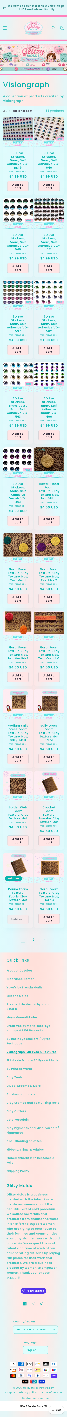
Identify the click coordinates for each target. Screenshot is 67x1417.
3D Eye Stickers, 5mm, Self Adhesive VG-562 (49, 324)
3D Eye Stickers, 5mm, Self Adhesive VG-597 (18, 324)
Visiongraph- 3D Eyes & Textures (31, 1052)
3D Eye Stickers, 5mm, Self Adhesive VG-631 (49, 242)
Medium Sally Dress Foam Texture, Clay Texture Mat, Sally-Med (17, 733)
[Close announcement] (61, 7)
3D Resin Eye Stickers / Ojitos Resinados (29, 1041)
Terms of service (51, 1392)
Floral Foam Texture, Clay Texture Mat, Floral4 (49, 894)
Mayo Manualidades (22, 1017)
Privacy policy (28, 1392)
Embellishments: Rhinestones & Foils (31, 1160)
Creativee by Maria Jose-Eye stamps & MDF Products (28, 1028)
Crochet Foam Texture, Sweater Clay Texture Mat (49, 815)
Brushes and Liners (21, 1094)
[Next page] (44, 940)
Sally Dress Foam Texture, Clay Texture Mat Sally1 (49, 733)
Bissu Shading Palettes (24, 1141)
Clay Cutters (16, 1111)
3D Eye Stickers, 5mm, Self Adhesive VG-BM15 (18, 160)
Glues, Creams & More (24, 1086)
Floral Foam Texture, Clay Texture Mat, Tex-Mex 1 (17, 575)
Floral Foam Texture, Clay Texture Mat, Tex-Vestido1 (17, 653)
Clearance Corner (20, 979)
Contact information (35, 1398)
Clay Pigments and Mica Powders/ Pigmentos (33, 1130)
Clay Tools (15, 1077)
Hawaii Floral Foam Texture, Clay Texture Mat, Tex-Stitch (49, 491)
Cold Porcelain (18, 1120)
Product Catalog (19, 970)
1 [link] (23, 940)
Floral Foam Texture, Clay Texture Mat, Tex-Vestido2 (49, 653)
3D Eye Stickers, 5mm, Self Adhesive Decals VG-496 (49, 407)
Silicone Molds (17, 996)
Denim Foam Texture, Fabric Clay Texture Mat (18, 894)
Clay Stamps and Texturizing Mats (33, 1103)
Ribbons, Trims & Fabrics (25, 1150)
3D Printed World (19, 1069)
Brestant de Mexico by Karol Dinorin (28, 1006)
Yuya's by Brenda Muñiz (24, 987)
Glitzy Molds (31, 1387)
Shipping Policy (18, 1171)
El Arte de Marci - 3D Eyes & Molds (32, 1060)
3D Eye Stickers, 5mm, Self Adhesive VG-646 (49, 160)
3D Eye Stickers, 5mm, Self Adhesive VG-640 (18, 242)
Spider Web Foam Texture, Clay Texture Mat (17, 813)
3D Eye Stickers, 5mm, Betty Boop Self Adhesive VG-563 (18, 407)
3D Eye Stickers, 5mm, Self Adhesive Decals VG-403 (18, 493)
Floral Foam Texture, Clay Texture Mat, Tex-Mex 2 (49, 575)
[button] (5, 28)
